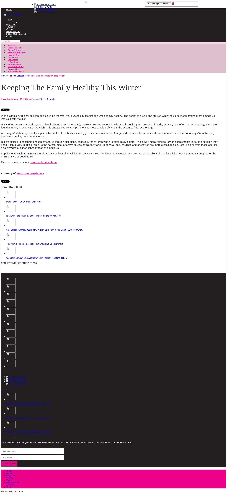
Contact (10, 36)
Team (14, 22)
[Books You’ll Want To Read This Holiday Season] (11, 366)
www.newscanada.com (30, 173)
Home (9, 9)
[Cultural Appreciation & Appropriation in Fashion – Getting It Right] (11, 253)
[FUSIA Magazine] (113, 15)
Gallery (9, 29)
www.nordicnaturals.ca (43, 162)
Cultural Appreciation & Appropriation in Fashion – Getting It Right (36, 258)
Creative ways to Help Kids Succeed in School (28, 432)
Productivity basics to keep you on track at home (28, 418)
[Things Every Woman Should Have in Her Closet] (11, 329)
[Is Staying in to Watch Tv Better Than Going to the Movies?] (11, 211)
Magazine (11, 24)
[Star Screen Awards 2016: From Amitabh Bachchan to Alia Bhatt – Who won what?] (11, 225)
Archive (9, 485)
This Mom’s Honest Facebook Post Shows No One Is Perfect (34, 244)
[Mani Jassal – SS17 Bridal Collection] (11, 197)
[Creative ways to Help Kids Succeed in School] (11, 427)
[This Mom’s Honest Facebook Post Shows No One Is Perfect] (11, 239)
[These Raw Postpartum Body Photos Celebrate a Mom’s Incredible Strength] (11, 359)
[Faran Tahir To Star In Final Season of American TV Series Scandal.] (11, 306)
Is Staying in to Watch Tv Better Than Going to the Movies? (33, 216)
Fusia (34, 99)
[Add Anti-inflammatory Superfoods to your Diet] (11, 399)
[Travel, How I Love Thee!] (11, 351)
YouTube (10, 27)
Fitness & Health (47, 99)
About (9, 20)
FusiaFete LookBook (16, 34)
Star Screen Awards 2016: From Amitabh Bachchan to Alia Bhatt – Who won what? (44, 230)
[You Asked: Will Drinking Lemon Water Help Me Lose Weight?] (11, 336)
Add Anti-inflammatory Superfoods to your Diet (27, 404)
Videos (9, 480)
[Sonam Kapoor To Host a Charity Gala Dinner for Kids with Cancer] (11, 344)
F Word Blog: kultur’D (16, 71)
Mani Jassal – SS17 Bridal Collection (23, 202)
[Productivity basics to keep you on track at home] (11, 413)
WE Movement (13, 31)
